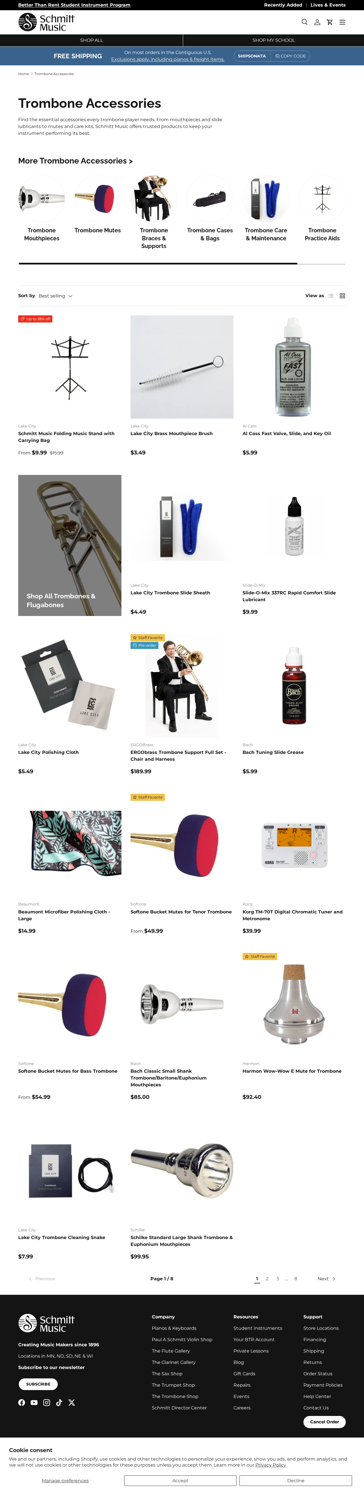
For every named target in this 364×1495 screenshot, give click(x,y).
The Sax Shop (167, 1373)
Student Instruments (257, 1328)
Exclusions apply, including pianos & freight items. (167, 59)
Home (23, 74)
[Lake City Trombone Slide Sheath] (182, 526)
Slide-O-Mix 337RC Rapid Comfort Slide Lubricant (289, 596)
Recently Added (283, 5)
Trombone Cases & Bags (210, 234)
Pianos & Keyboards (174, 1328)
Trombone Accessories (54, 74)
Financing (314, 1339)
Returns (312, 1362)
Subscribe (38, 1384)
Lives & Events (328, 5)
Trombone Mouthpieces (41, 234)
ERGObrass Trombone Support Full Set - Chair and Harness (178, 756)
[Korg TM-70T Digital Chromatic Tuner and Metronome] (294, 845)
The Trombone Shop (175, 1396)
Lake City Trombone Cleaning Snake (61, 1237)
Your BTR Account (254, 1339)
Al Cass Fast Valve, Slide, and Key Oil (287, 433)
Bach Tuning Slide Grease (273, 752)
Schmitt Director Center (179, 1408)
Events (241, 1396)
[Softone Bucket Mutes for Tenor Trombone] (182, 845)
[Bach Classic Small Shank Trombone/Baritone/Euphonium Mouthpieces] (182, 1004)
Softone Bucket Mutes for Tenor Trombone (181, 912)
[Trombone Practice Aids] (322, 198)
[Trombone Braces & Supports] (154, 198)
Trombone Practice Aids (322, 234)
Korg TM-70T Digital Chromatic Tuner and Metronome (293, 915)
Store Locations (321, 1328)
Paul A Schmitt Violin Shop (182, 1339)
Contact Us (316, 1408)
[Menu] (342, 22)
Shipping (313, 1351)
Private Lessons (251, 1351)
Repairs (242, 1385)
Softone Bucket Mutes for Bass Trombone (67, 1071)
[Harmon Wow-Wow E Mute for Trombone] (294, 1004)
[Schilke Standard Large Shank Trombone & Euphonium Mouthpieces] (182, 1171)
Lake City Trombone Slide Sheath (170, 592)
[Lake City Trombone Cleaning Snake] (69, 1171)
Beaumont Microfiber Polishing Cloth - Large (64, 915)
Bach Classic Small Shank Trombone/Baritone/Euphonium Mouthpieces (169, 1077)
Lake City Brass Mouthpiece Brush (172, 433)
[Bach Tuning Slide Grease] (294, 685)
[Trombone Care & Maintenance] (266, 198)
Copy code (293, 56)
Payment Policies (323, 1385)
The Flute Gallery (171, 1351)
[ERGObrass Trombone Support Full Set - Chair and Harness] (182, 685)
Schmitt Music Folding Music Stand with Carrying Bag (66, 437)
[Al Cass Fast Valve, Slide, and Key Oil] (294, 367)
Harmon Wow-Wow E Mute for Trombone (292, 1071)
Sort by (26, 295)
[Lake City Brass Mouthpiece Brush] (182, 367)
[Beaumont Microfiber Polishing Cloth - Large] (69, 845)
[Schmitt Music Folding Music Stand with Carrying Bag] (69, 367)
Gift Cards (244, 1373)
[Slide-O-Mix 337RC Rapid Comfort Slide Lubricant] (294, 526)
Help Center (317, 1396)
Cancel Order (324, 1421)
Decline (296, 1480)
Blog (238, 1362)
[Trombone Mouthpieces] (41, 198)
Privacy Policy (270, 1465)
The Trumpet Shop (173, 1385)
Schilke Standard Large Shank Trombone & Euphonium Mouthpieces (182, 1241)
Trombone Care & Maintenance (266, 234)
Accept (180, 1480)
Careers (242, 1408)
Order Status (317, 1373)
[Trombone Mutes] (98, 198)
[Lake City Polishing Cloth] (69, 685)
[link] (41, 1278)
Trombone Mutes (98, 230)
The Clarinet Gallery (174, 1362)
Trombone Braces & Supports (154, 238)
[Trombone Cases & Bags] (210, 198)
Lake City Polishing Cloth (48, 752)
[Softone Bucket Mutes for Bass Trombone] (69, 1004)
